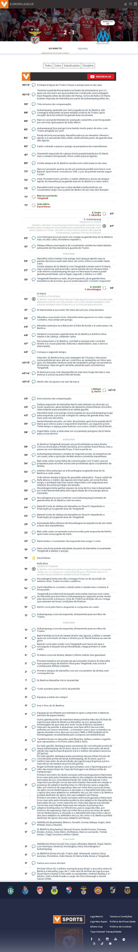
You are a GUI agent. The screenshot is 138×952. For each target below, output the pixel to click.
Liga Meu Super (98, 921)
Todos (48, 65)
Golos (57, 65)
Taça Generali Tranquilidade (105, 931)
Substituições (72, 65)
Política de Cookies (120, 926)
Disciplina (87, 65)
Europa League (22, 4)
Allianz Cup (96, 926)
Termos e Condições (121, 916)
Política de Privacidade (122, 921)
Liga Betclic (96, 916)
